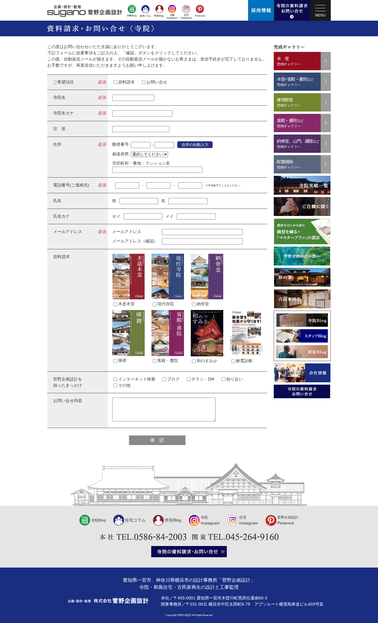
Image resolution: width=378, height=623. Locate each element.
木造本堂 (126, 303)
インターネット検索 (136, 379)
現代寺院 (165, 303)
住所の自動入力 (195, 144)
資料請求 (126, 82)
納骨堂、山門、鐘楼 (298, 143)
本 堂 (289, 61)
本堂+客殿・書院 (295, 81)
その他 (124, 385)
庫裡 (122, 360)
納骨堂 (203, 303)
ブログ (173, 379)
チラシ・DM (202, 379)
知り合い (234, 379)
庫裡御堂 (289, 102)
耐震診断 (244, 360)
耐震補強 (289, 164)
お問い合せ (156, 82)
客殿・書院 (167, 360)
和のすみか (207, 360)
